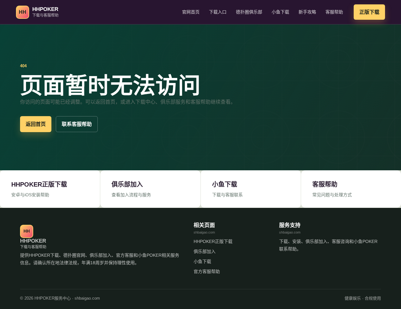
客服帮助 (334, 11)
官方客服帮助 (207, 271)
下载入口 (218, 11)
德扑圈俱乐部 (249, 11)
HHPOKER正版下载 (213, 241)
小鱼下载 (280, 11)
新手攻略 (307, 11)
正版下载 (369, 12)
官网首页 (191, 11)
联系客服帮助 (77, 124)
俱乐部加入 (205, 251)
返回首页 (36, 124)
